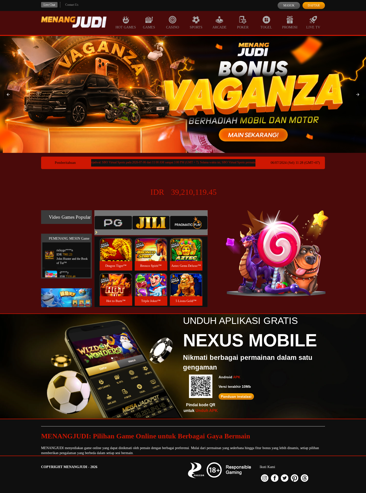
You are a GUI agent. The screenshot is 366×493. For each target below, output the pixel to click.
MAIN (116, 255)
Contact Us (71, 4)
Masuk (289, 5)
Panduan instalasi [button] (236, 396)
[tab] (113, 222)
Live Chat (49, 4)
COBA (116, 243)
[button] (8, 94)
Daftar (314, 5)
